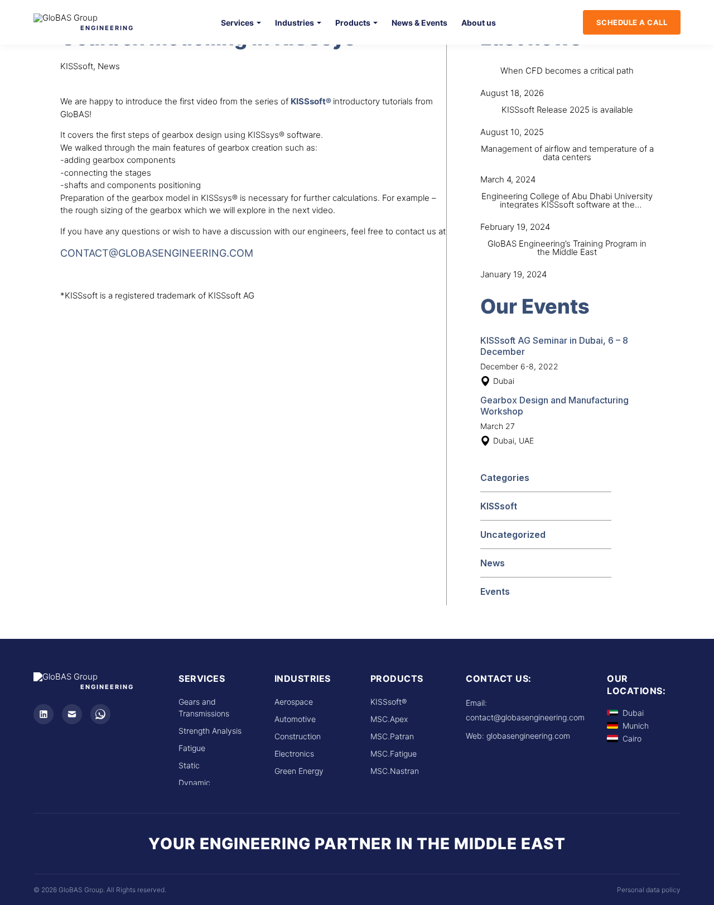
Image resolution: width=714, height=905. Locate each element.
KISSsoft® (388, 701)
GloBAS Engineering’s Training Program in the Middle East (567, 247)
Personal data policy (649, 889)
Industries (294, 22)
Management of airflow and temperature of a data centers (567, 152)
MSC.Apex (389, 719)
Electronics (294, 753)
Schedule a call (632, 22)
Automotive (295, 719)
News (492, 563)
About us (478, 22)
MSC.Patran (392, 736)
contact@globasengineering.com (156, 253)
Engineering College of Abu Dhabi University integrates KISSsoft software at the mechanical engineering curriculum (567, 204)
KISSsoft (498, 506)
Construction (297, 736)
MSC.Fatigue (393, 753)
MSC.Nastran (394, 771)
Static (189, 765)
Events (495, 591)
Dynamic (194, 782)
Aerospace (293, 701)
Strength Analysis (210, 730)
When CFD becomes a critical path (567, 70)
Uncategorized (513, 534)
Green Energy (299, 771)
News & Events (419, 22)
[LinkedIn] (43, 714)
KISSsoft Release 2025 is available (567, 109)
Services (237, 22)
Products (352, 22)
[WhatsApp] (100, 714)
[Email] (72, 714)
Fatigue (191, 748)
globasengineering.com (528, 735)
